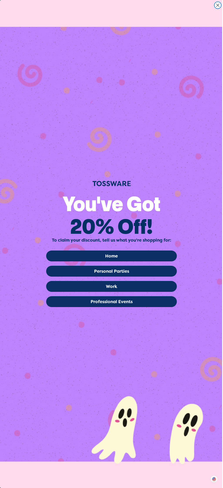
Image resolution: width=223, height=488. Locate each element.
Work (111, 286)
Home (111, 256)
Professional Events (112, 301)
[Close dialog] (217, 5)
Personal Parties (111, 271)
